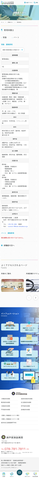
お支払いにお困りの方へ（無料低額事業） (10, 342)
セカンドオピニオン (10, 378)
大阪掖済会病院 (5, 406)
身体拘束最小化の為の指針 (8, 463)
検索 (37, 2)
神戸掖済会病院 (25, 406)
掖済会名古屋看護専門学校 (8, 422)
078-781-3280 (12, 224)
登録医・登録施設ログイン (29, 378)
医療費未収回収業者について (29, 341)
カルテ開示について (29, 366)
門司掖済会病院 (5, 409)
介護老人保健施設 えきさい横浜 (10, 415)
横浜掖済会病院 (5, 402)
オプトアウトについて (10, 366)
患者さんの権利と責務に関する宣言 (11, 465)
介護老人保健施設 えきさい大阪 (10, 419)
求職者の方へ (10, 22)
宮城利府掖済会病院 (26, 399)
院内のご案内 (10, 328)
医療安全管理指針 (18, 460)
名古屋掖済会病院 (26, 402)
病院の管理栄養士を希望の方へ (11, 50)
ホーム (2, 22)
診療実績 (29, 355)
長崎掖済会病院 (25, 409)
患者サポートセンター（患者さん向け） (29, 329)
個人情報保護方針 (6, 460)
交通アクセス (29, 2)
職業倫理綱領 (22, 463)
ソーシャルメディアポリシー (9, 467)
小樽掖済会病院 (5, 399)
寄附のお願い (10, 355)
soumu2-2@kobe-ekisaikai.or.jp (18, 226)
